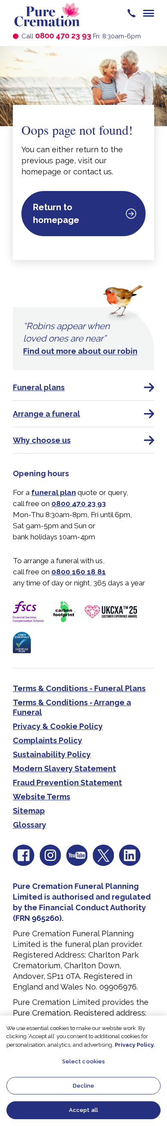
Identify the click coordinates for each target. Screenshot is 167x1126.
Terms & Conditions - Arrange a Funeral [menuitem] (72, 707)
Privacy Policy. (135, 1045)
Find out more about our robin (80, 351)
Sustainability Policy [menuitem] (52, 754)
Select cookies (83, 1061)
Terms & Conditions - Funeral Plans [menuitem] (79, 688)
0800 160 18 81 (78, 571)
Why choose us (42, 440)
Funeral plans (39, 387)
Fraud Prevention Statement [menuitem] (67, 782)
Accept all (83, 1110)
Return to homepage (56, 213)
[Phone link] (131, 13)
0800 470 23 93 (63, 35)
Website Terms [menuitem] (41, 796)
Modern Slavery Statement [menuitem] (64, 768)
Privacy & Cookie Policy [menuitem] (58, 726)
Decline (84, 1086)
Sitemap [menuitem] (29, 810)
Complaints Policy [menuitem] (47, 740)
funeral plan (53, 492)
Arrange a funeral (46, 413)
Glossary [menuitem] (29, 824)
